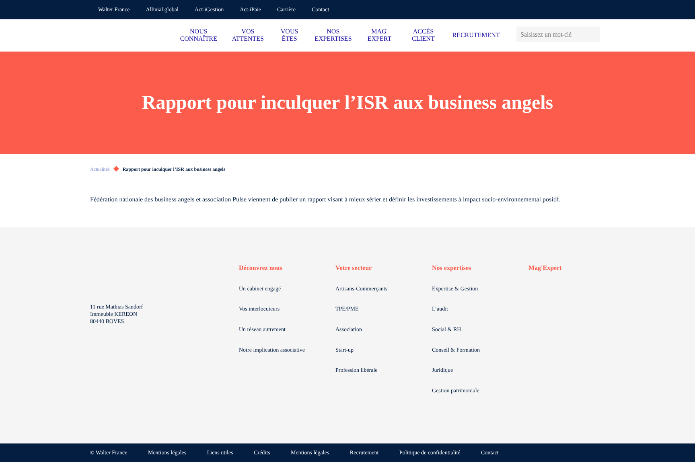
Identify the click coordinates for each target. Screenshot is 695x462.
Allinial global (162, 10)
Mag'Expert (545, 268)
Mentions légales (167, 453)
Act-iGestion (209, 10)
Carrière (286, 10)
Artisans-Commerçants (361, 289)
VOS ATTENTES (248, 35)
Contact (320, 10)
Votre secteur (353, 268)
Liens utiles (220, 453)
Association (348, 330)
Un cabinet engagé (260, 289)
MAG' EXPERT (379, 35)
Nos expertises (451, 268)
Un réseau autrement (262, 330)
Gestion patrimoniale (455, 391)
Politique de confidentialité (430, 453)
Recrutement (364, 453)
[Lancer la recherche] (594, 34)
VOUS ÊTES (289, 35)
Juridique (442, 370)
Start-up (344, 350)
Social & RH (446, 330)
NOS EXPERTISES (333, 35)
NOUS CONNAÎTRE (198, 35)
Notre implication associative (272, 350)
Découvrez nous (260, 268)
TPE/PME (347, 309)
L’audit (440, 309)
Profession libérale (356, 370)
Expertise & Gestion (455, 289)
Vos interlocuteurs (259, 309)
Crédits (262, 453)
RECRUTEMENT (476, 35)
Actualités (100, 169)
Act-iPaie (250, 10)
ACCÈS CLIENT (423, 35)
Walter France (114, 10)
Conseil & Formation (456, 350)
